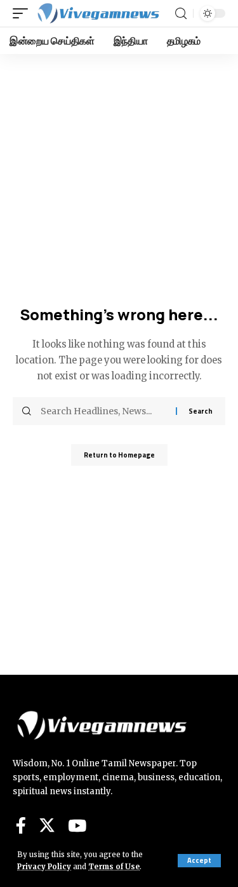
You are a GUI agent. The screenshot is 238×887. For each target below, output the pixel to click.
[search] (181, 14)
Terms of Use (114, 866)
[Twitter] (47, 825)
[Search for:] (103, 411)
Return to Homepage (119, 455)
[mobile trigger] (23, 13)
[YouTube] (77, 825)
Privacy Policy (44, 866)
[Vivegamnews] (97, 13)
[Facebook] (21, 825)
